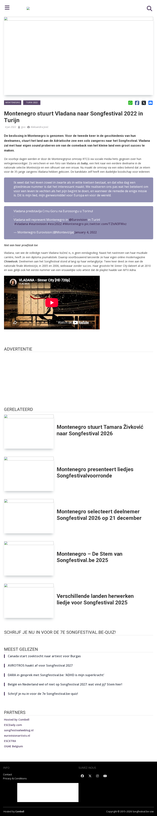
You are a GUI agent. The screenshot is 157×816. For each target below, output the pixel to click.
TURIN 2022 (32, 102)
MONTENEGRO (12, 102)
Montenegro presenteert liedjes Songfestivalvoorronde (95, 472)
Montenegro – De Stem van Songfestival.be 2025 (89, 557)
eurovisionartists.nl (17, 735)
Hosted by (16, 719)
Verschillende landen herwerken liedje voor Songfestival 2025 (95, 599)
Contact (7, 774)
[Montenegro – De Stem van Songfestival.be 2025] (29, 558)
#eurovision (38, 224)
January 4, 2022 (86, 232)
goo (23, 127)
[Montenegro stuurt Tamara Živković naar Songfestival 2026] (29, 431)
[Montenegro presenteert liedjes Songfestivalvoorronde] (29, 474)
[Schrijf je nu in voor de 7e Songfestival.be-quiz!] (78, 639)
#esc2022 (54, 224)
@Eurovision (78, 220)
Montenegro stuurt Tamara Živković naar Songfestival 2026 (100, 430)
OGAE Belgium (13, 746)
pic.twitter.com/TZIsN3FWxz (105, 224)
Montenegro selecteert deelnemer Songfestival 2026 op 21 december (99, 514)
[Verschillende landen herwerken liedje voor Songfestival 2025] (29, 601)
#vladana (21, 224)
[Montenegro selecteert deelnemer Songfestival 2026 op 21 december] (29, 516)
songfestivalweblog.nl (19, 730)
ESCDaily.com (13, 725)
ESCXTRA (10, 741)
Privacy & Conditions (15, 778)
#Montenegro (73, 224)
